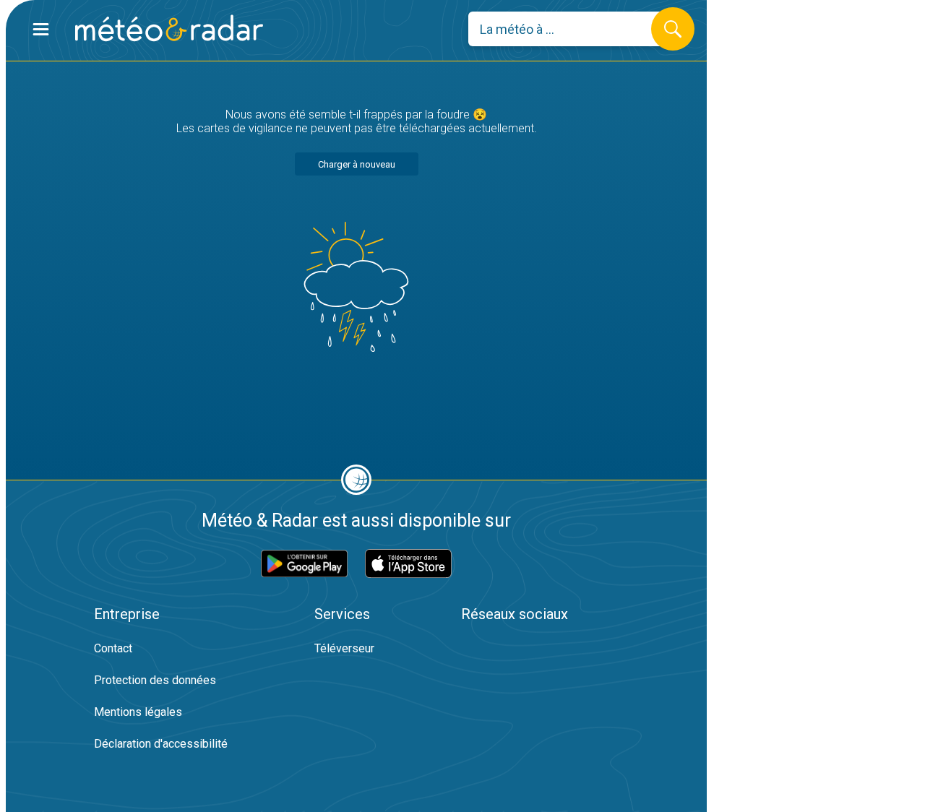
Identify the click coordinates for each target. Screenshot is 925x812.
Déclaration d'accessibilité (161, 744)
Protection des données (155, 680)
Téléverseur (344, 648)
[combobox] (570, 29)
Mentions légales (138, 712)
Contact (113, 648)
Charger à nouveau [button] (356, 164)
